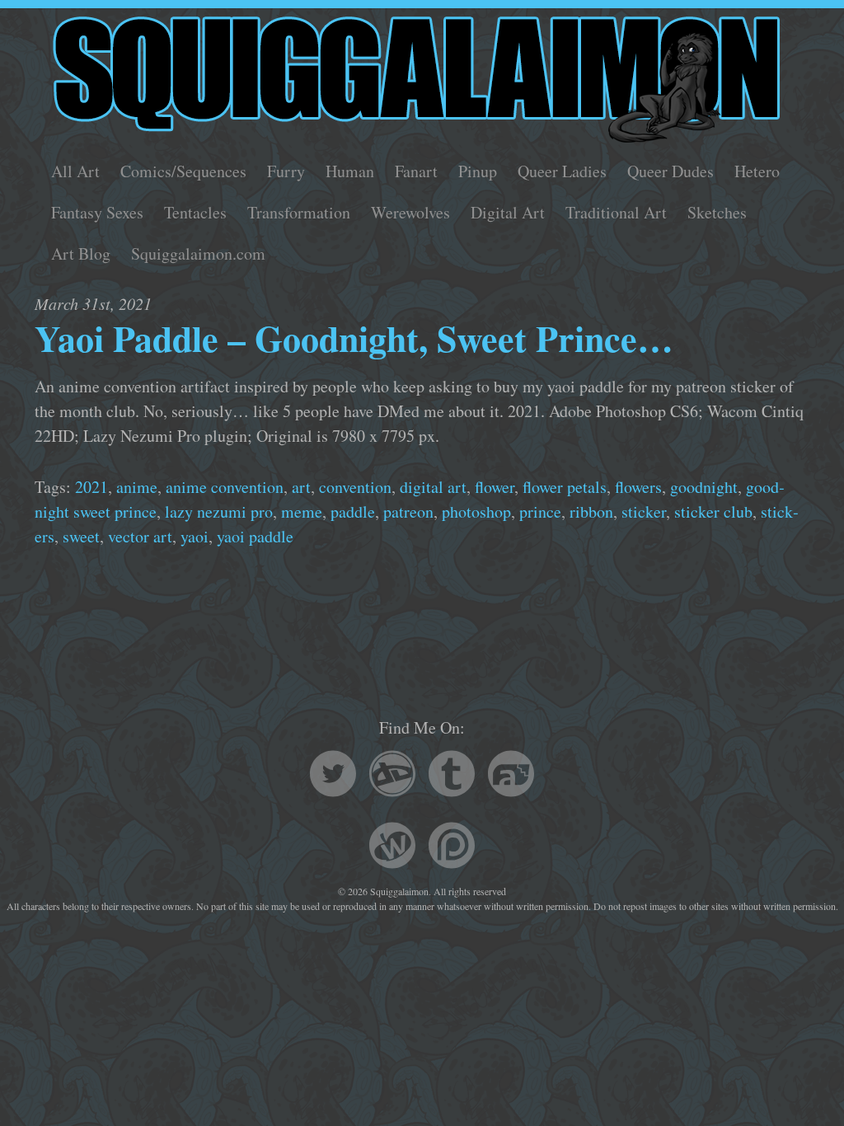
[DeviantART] (392, 776)
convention (355, 487)
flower (494, 487)
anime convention (225, 487)
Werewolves (410, 212)
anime (136, 487)
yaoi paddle (255, 536)
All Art (75, 171)
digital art (433, 487)
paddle (353, 511)
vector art (140, 536)
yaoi (195, 536)
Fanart (416, 171)
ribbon (591, 511)
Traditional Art (616, 212)
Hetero (757, 171)
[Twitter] (333, 776)
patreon (408, 511)
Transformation (298, 212)
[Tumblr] (452, 776)
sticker (643, 511)
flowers (638, 487)
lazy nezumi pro (219, 511)
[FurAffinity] (511, 776)
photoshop (476, 511)
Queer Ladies (562, 171)
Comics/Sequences (183, 171)
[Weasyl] (392, 848)
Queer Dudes (670, 171)
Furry (286, 171)
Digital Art (508, 212)
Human (350, 171)
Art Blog (80, 253)
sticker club (713, 511)
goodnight (704, 487)
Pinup (477, 171)
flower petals (565, 487)
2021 (91, 487)
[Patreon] (452, 848)
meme (301, 511)
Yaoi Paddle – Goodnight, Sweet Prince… (354, 338)
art (301, 487)
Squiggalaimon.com (198, 253)
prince (540, 511)
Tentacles (195, 212)
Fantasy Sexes (97, 212)
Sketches (717, 212)
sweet (81, 536)
